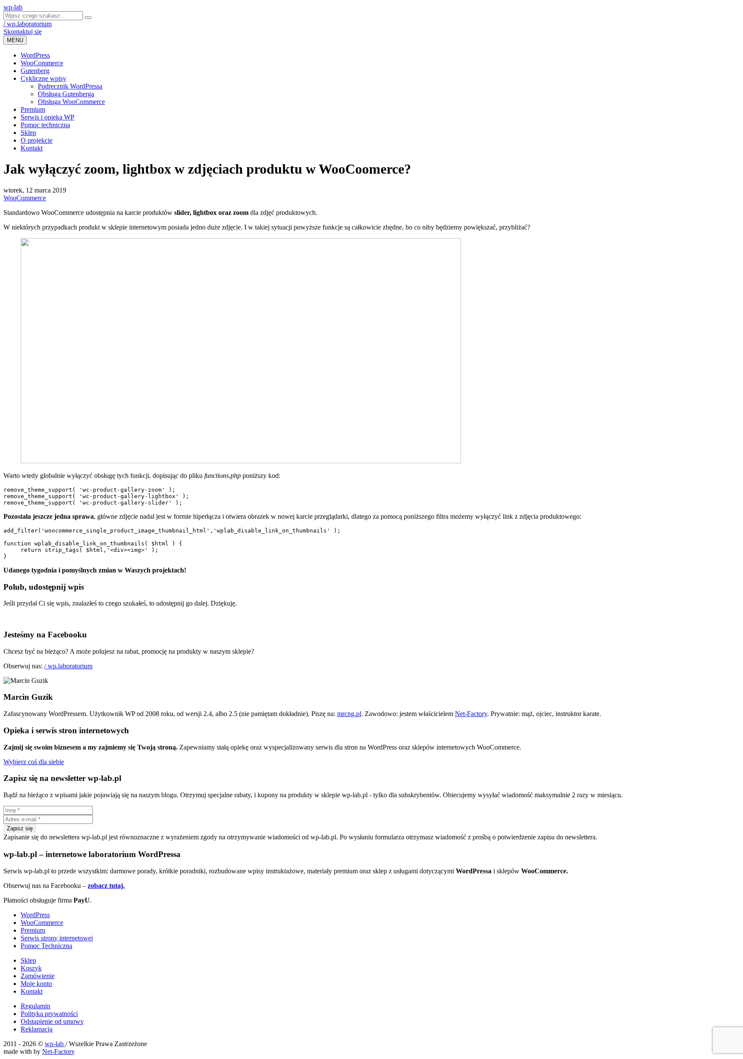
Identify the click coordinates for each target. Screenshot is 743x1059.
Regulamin (35, 1006)
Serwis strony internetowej (57, 938)
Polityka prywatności (49, 1013)
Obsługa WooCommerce (71, 101)
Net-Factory (471, 713)
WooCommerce (42, 63)
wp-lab (55, 1043)
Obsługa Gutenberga (66, 94)
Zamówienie (38, 975)
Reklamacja (36, 1029)
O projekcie (36, 140)
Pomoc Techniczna (46, 945)
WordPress (35, 55)
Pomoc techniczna (45, 125)
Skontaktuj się (22, 31)
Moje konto (36, 983)
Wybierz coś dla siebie (33, 761)
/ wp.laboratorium (27, 24)
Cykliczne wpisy (43, 78)
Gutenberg (35, 70)
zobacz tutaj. (106, 885)
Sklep (28, 132)
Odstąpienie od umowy (52, 1021)
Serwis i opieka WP (47, 117)
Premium (33, 109)
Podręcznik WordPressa (70, 86)
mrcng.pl (349, 713)
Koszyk (31, 968)
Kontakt (32, 148)
